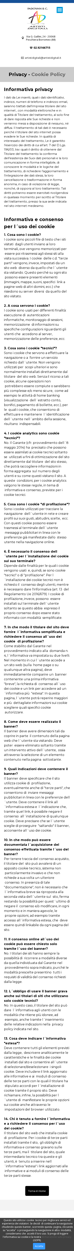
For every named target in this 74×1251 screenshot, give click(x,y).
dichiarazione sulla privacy (56, 1237)
